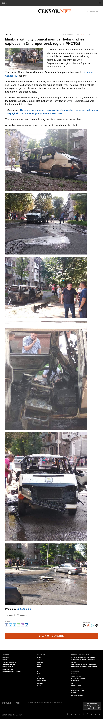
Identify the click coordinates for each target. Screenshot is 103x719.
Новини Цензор (8, 669)
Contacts (6, 657)
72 (92, 34)
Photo (39, 664)
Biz (38, 671)
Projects (40, 678)
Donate (5, 659)
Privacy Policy (8, 667)
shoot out (75, 671)
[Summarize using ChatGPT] (84, 625)
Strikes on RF (76, 685)
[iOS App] (95, 714)
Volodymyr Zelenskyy (79, 678)
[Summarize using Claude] (88, 625)
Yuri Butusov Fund (9, 662)
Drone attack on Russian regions (83, 657)
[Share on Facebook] (6, 625)
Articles (40, 662)
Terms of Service (9, 664)
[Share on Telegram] (14, 625)
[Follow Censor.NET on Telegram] (75, 714)
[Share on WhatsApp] (18, 625)
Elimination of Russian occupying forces (83, 661)
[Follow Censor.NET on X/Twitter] (71, 714)
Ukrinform (88, 72)
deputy (25, 615)
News (8, 34)
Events (39, 659)
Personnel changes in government (84, 667)
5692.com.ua (24, 609)
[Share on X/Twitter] (10, 625)
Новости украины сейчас (12, 671)
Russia (73, 692)
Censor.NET (11, 75)
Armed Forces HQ (77, 690)
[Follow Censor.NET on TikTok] (83, 714)
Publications (41, 681)
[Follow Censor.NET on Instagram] (87, 714)
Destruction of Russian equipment (83, 664)
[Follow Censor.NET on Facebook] (67, 714)
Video (39, 667)
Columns (40, 683)
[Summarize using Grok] (96, 625)
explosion (12, 615)
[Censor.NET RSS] (99, 714)
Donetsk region (77, 688)
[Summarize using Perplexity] (92, 625)
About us (6, 655)
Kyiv (72, 683)
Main (38, 676)
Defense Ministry (77, 695)
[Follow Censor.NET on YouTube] (79, 714)
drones (74, 673)
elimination (75, 681)
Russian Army (76, 676)
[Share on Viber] (22, 625)
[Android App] (91, 714)
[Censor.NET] (54, 11)
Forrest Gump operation (80, 655)
